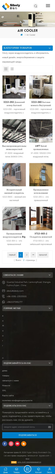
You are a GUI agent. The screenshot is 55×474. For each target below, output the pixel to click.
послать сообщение (27, 469)
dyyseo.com (44, 456)
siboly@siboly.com (15, 291)
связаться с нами (10, 380)
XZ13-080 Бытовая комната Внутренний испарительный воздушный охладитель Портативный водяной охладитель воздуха (41, 104)
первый (12, 255)
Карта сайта (8, 395)
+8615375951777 (14, 302)
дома (4, 370)
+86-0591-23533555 (17, 296)
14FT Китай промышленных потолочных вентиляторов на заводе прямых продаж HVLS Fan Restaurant (40, 148)
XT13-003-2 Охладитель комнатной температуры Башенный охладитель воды (41, 235)
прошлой (43, 255)
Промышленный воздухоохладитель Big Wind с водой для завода (14, 235)
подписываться (28, 435)
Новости (6, 385)
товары (5, 375)
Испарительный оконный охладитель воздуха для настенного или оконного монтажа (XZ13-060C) (14, 191)
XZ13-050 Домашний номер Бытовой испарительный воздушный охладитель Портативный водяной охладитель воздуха (14, 104)
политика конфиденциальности (17, 400)
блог (27, 459)
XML (4, 390)
